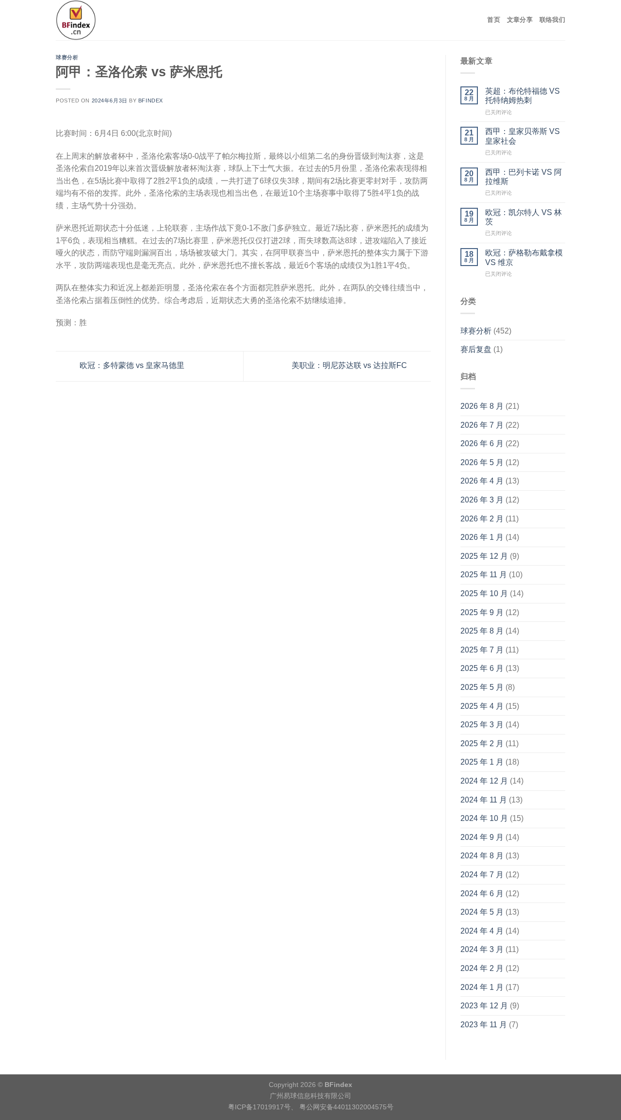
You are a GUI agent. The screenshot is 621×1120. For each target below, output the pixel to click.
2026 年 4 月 (482, 481)
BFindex (150, 100)
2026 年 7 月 (482, 425)
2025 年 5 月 (482, 687)
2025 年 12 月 (484, 556)
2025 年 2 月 (482, 743)
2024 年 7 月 (482, 874)
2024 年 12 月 (484, 781)
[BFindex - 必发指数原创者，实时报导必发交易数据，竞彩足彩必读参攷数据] (118, 20)
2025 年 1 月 (482, 762)
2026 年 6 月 (482, 443)
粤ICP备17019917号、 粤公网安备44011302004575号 (310, 1107)
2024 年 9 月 (482, 837)
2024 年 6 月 (482, 893)
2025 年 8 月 (482, 631)
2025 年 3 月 (482, 724)
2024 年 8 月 (482, 856)
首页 (493, 19)
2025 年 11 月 (483, 574)
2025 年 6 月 (482, 668)
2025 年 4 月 (482, 706)
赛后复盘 (475, 349)
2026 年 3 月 (482, 500)
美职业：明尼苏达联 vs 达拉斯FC (350, 365)
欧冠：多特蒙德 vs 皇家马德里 (131, 365)
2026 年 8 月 (482, 406)
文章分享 (520, 19)
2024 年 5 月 (482, 912)
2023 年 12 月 (484, 1006)
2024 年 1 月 (482, 987)
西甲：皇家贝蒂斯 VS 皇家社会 (522, 136)
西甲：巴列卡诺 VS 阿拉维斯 (523, 176)
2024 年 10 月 (484, 818)
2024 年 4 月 (482, 931)
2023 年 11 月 (483, 1024)
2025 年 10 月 (484, 593)
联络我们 (552, 19)
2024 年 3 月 (482, 949)
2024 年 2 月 (482, 968)
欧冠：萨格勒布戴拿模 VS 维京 (524, 257)
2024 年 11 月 (483, 800)
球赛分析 (67, 57)
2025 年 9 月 (482, 612)
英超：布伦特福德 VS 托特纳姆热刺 (522, 95)
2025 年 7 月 (482, 650)
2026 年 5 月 (482, 462)
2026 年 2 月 (482, 519)
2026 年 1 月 (482, 537)
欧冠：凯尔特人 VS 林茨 (523, 217)
